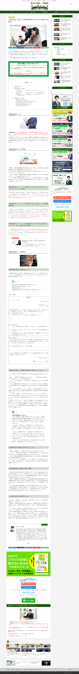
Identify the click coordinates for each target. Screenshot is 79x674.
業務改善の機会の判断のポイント (22, 99)
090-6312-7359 (28, 592)
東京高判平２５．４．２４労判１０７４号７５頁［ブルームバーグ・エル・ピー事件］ (30, 91)
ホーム (12, 12)
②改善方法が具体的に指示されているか (24, 102)
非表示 (30, 82)
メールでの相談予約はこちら (63, 197)
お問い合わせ (67, 12)
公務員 (63, 50)
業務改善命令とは (18, 86)
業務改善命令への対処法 (19, 98)
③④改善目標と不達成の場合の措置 (23, 104)
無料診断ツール (34, 12)
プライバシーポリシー (10, 672)
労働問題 (63, 47)
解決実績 (56, 12)
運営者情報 (45, 12)
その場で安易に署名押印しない (22, 105)
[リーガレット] (39, 10)
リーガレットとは (23, 12)
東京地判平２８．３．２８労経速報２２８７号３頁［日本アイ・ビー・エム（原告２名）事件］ (30, 95)
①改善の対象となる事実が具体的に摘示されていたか (26, 101)
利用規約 (17, 672)
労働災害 (63, 53)
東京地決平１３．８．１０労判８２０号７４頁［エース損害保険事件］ (30, 92)
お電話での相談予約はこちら (63, 201)
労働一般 (63, 51)
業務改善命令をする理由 (19, 88)
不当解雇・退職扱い (12, 17)
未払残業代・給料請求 (63, 54)
